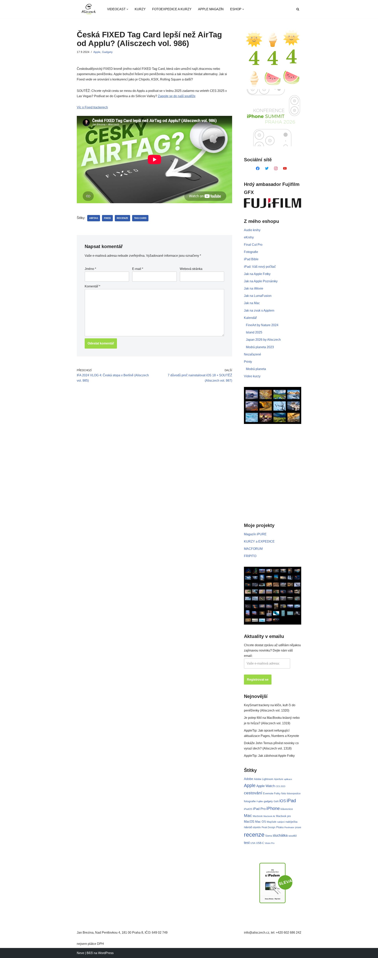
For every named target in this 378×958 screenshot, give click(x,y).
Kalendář (250, 317)
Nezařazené (252, 354)
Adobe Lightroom (263, 779)
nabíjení (281, 822)
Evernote (268, 793)
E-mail (137, 268)
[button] (127, 9)
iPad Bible (251, 259)
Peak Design (268, 827)
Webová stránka (191, 268)
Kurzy (140, 9)
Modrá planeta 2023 (260, 347)
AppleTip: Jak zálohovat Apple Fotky (269, 755)
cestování (253, 793)
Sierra (268, 835)
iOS (282, 801)
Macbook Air (269, 816)
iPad (291, 800)
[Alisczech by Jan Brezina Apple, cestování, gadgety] (88, 9)
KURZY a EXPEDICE (259, 541)
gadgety (268, 801)
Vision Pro (269, 843)
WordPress (106, 953)
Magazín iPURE (255, 534)
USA (252, 843)
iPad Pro (259, 809)
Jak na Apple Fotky (257, 274)
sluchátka (280, 835)
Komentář (92, 286)
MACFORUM (253, 548)
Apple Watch (265, 786)
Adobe (248, 779)
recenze (122, 218)
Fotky (277, 793)
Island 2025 (254, 332)
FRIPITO (250, 556)
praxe (298, 827)
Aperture (278, 779)
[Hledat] (297, 9)
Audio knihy (252, 230)
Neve (80, 953)
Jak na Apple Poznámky (261, 281)
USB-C (260, 843)
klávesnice (287, 809)
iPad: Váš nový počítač (260, 266)
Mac (248, 815)
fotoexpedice (294, 793)
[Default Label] (257, 168)
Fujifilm (260, 801)
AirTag (93, 218)
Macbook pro (283, 816)
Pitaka (280, 827)
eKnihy (249, 237)
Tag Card (140, 218)
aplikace (288, 779)
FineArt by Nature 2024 (262, 325)
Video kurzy (252, 376)
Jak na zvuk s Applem (259, 310)
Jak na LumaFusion (257, 295)
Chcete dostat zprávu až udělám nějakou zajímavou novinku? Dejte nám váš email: (272, 650)
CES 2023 (280, 786)
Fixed (107, 218)
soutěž (292, 835)
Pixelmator (289, 827)
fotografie (250, 801)
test (247, 843)
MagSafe (271, 821)
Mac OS (260, 821)
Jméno (90, 268)
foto (283, 793)
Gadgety (107, 52)
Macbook (258, 816)
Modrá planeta (256, 369)
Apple (96, 52)
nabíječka (291, 821)
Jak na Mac (252, 303)
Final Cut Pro (253, 244)
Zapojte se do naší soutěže (176, 96)
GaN (276, 801)
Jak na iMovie (253, 288)
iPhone (273, 808)
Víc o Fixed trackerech (92, 107)
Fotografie (251, 252)
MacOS (249, 821)
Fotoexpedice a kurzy (172, 9)
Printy (248, 361)
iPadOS (248, 809)
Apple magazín (211, 9)
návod (248, 827)
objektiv (257, 827)
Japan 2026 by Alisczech (263, 339)
